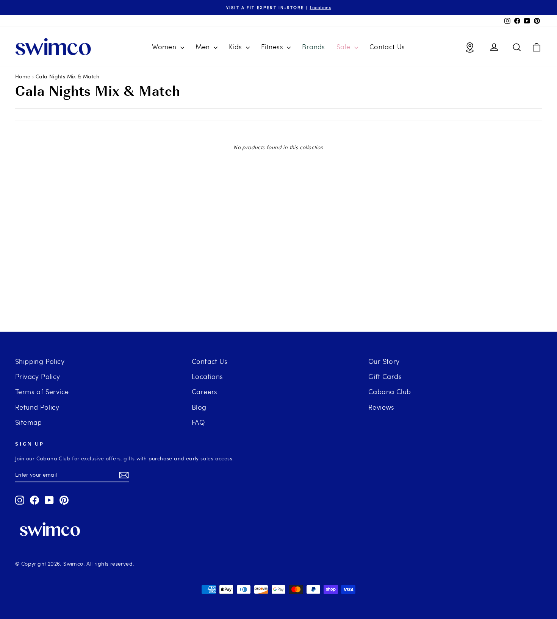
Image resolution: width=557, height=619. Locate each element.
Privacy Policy (37, 376)
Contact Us (387, 46)
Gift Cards (385, 376)
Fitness (273, 46)
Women (165, 46)
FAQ (198, 422)
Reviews (381, 407)
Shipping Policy (39, 361)
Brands (313, 46)
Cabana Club (389, 391)
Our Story (384, 361)
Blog (199, 407)
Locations (207, 376)
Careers (204, 391)
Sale (344, 46)
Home (23, 76)
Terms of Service (42, 391)
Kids (236, 46)
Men (204, 46)
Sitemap (28, 422)
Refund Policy (37, 407)
